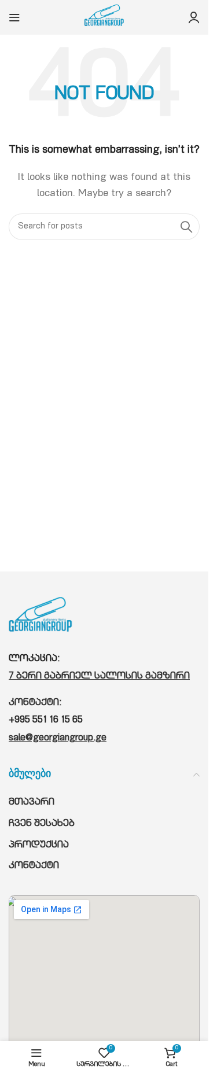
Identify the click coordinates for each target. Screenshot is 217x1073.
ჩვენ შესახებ (42, 824)
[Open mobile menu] (14, 17)
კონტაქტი (34, 866)
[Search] (186, 226)
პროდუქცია (39, 845)
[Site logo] (104, 18)
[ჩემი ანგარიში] (193, 17)
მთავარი (31, 802)
